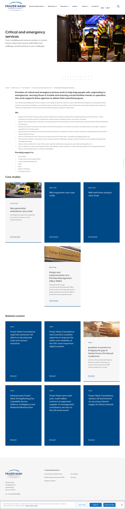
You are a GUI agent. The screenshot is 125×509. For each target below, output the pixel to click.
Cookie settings (82, 504)
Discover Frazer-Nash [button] (36, 6)
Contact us (95, 6)
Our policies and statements (53, 474)
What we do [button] (52, 6)
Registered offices (50, 481)
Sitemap (73, 477)
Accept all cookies (109, 504)
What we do (15, 88)
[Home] (15, 6)
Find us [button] (84, 6)
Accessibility (74, 474)
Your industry (26, 88)
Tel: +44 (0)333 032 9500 (12, 494)
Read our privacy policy (32, 505)
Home (7, 88)
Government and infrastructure (42, 88)
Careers (74, 6)
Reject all (95, 504)
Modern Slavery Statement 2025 (54, 477)
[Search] (118, 6)
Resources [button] (64, 6)
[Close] (122, 505)
